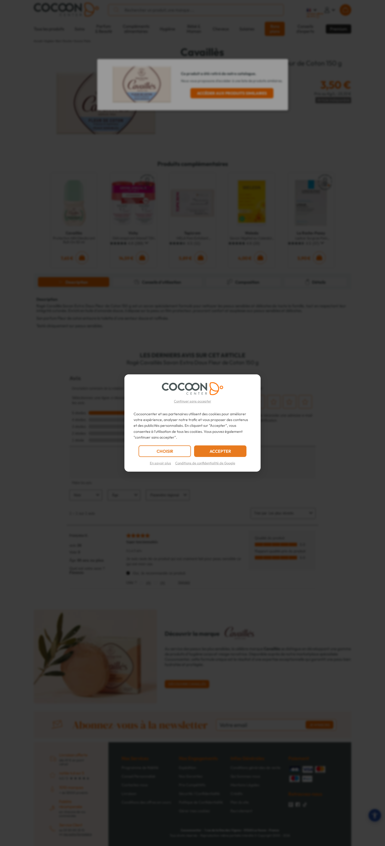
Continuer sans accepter (192, 401)
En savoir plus (160, 463)
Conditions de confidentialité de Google (205, 463)
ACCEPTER (220, 451)
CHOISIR (165, 451)
